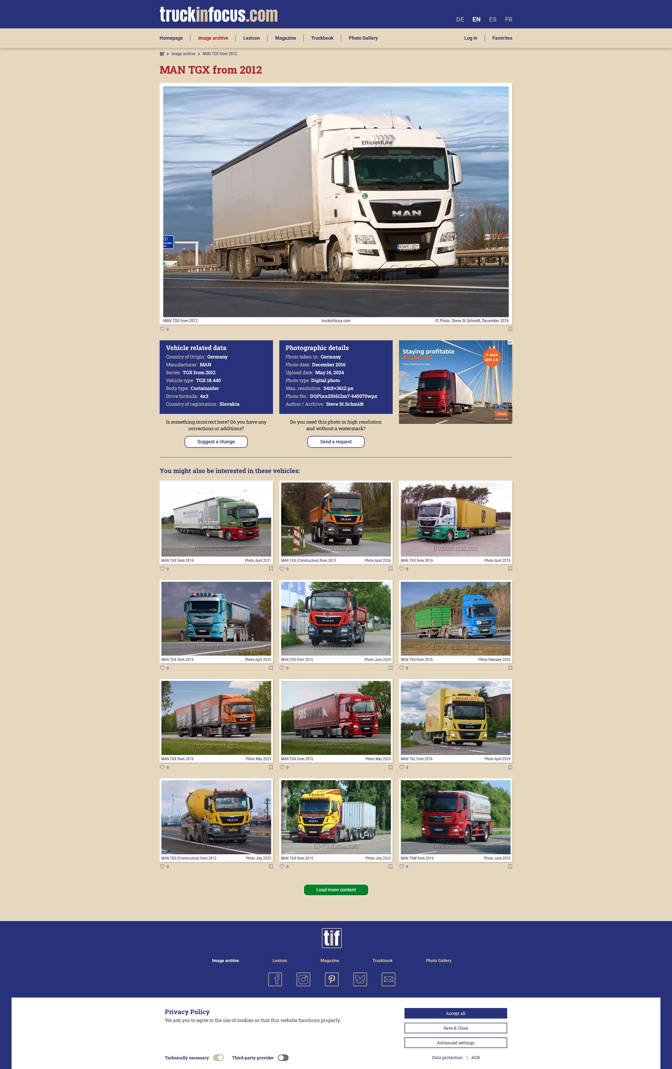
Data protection (447, 1057)
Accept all (455, 1013)
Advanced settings (455, 1042)
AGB (475, 1057)
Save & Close (456, 1028)
